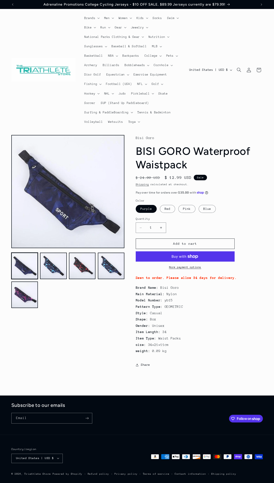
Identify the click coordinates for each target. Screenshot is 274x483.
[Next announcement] (261, 4)
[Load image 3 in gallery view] (82, 266)
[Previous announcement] (12, 4)
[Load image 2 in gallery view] (53, 266)
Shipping (142, 184)
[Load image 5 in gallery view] (24, 295)
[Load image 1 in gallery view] (24, 266)
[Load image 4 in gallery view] (111, 266)
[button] (91, 18)
